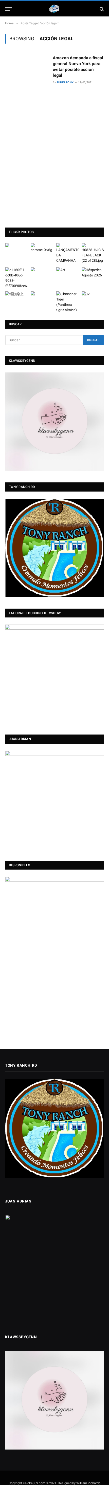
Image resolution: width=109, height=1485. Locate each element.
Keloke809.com (34, 1483)
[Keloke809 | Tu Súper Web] (54, 9)
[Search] (101, 9)
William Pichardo (88, 1483)
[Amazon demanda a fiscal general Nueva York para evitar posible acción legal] (27, 128)
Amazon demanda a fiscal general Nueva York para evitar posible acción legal (78, 66)
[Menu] (8, 9)
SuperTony (65, 82)
